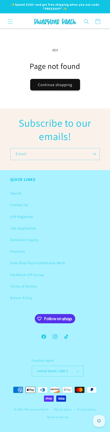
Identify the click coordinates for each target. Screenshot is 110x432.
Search (15, 193)
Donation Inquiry (24, 239)
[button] (10, 21)
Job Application (23, 228)
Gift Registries (21, 216)
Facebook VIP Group (27, 274)
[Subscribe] (94, 154)
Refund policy (63, 409)
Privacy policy (86, 409)
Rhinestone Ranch (37, 409)
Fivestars (17, 251)
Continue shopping (55, 84)
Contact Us (19, 205)
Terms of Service (23, 286)
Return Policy (21, 298)
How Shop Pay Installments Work (37, 263)
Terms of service (57, 417)
